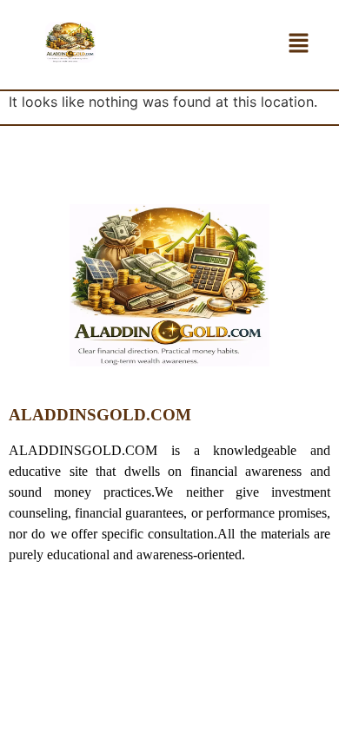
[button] (299, 44)
